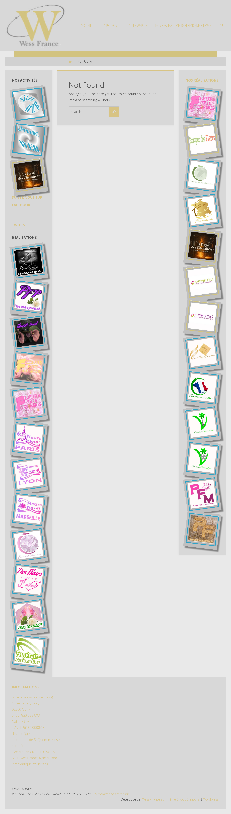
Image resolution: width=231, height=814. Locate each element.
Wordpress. (211, 799)
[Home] (70, 61)
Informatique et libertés (30, 764)
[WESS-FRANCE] (35, 25)
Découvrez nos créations (111, 794)
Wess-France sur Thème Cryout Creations (170, 799)
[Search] (114, 112)
